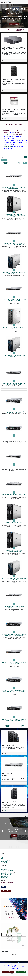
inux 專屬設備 (4, 862)
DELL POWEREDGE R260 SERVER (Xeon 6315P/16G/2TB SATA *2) (14, 495)
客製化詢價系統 (8, 873)
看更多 (5, 60)
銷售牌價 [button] (4, 159)
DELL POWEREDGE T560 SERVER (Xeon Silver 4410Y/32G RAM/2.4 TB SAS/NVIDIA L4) (14, 273)
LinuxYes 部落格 (4, 876)
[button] (25, 163)
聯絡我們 (3, 886)
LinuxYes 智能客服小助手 (6, 874)
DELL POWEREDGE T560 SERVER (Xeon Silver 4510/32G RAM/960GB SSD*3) (14, 356)
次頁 (21, 162)
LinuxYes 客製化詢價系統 (6, 872)
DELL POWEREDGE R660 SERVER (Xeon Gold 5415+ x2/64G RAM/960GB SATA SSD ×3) (14, 300)
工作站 (2, 857)
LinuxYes (3, 873)
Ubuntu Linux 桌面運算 (5, 860)
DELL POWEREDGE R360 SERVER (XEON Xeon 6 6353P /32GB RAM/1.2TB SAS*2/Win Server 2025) (14, 467)
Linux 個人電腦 (4, 861)
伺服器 (2, 856)
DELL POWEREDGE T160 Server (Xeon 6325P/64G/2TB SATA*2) (14, 328)
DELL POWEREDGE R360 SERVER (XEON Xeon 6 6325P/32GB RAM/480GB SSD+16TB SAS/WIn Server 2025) (14, 244)
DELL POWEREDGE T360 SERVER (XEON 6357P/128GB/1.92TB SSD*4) (14, 523)
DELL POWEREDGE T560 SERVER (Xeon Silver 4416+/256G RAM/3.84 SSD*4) (14, 579)
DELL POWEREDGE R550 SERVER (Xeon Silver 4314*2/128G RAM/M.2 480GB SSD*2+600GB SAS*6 (14, 720)
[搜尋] (25, 157)
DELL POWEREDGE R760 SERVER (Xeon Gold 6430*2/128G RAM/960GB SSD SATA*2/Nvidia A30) (14, 412)
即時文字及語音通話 (14, 24)
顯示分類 (3, 165)
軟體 (2, 858)
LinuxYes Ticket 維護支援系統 (7, 870)
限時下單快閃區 (8, 146)
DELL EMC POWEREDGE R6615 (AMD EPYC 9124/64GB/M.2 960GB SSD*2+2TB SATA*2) (14, 188)
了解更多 (14, 835)
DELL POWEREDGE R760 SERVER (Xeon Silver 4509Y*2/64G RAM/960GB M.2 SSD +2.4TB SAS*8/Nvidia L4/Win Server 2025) (14, 439)
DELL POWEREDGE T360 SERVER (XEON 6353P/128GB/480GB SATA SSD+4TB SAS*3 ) (14, 551)
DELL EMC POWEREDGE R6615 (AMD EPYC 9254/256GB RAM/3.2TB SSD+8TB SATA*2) (14, 607)
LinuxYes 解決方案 (5, 869)
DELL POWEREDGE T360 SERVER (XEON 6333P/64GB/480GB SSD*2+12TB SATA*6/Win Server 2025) (14, 215)
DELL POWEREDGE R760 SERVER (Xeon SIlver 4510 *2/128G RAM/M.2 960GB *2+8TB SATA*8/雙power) (14, 635)
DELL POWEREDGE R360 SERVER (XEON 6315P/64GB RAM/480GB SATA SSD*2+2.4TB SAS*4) (14, 384)
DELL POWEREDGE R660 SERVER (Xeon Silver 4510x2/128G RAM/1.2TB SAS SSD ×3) (14, 663)
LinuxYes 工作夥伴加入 (5, 877)
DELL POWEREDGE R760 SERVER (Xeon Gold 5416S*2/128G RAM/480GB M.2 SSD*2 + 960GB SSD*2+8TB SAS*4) (14, 691)
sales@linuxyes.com (6, 134)
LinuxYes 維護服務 (5, 868)
